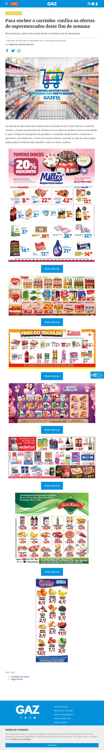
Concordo (52, 745)
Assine (14, 3)
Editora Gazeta (60, 722)
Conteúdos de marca (20, 676)
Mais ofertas (52, 268)
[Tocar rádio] (93, 4)
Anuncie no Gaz (61, 706)
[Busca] (89, 4)
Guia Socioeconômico (63, 714)
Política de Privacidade (21, 739)
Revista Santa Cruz (62, 718)
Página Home (17, 679)
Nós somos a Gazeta (63, 710)
